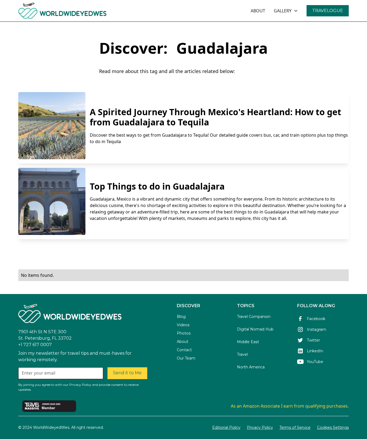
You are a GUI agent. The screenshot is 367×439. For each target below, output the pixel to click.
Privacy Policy (260, 427)
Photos (183, 333)
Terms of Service (295, 427)
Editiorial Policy (226, 427)
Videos (183, 324)
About (182, 341)
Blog (181, 316)
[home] (77, 10)
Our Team (186, 358)
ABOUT (258, 11)
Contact (184, 349)
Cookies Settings (333, 427)
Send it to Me (127, 372)
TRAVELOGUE (327, 10)
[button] (285, 10)
